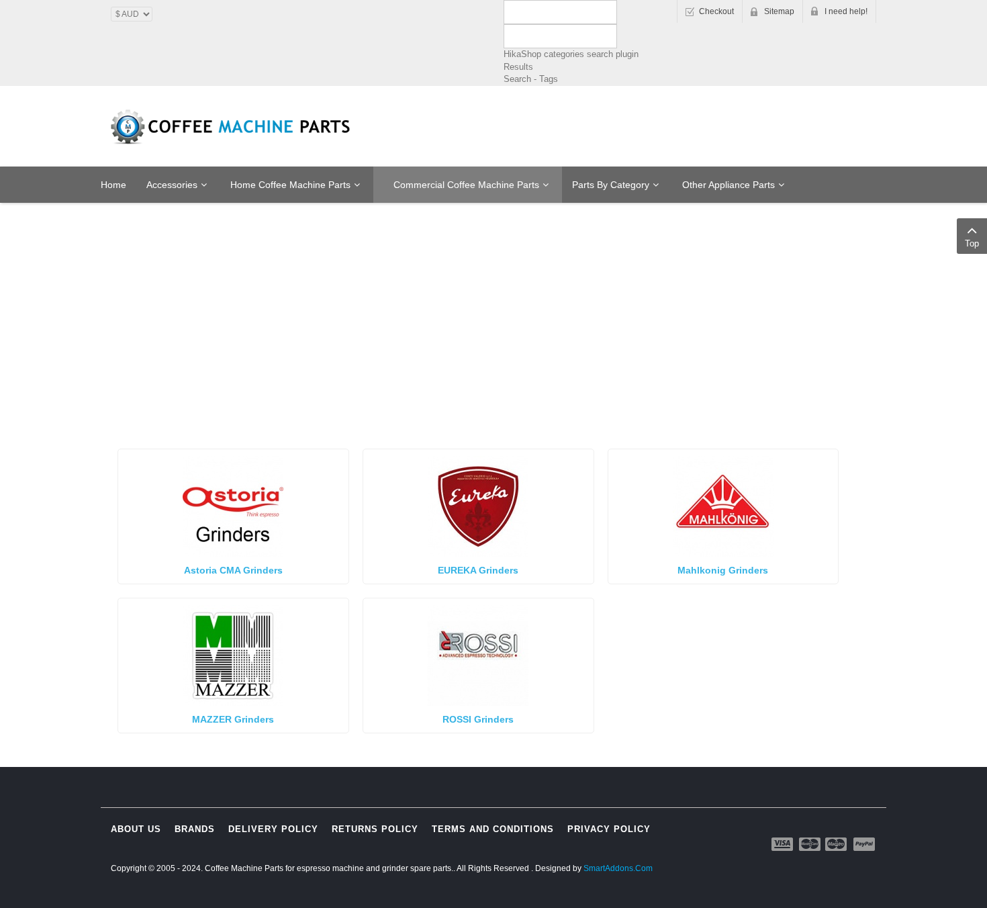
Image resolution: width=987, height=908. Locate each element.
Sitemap (779, 11)
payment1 (783, 844)
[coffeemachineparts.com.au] (231, 126)
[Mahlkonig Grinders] (723, 505)
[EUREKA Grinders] (478, 505)
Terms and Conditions (493, 829)
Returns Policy (375, 829)
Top (972, 243)
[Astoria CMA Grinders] (233, 505)
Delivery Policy (273, 829)
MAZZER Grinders (233, 719)
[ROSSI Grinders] (478, 654)
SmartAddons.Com (618, 868)
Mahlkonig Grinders (722, 570)
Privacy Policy (609, 829)
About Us (136, 829)
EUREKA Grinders (478, 570)
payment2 (810, 844)
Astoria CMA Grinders (233, 570)
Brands (195, 829)
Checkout (716, 11)
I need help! (846, 11)
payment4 (837, 844)
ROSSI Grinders (478, 719)
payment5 (864, 844)
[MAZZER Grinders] (233, 654)
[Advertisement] (493, 253)
